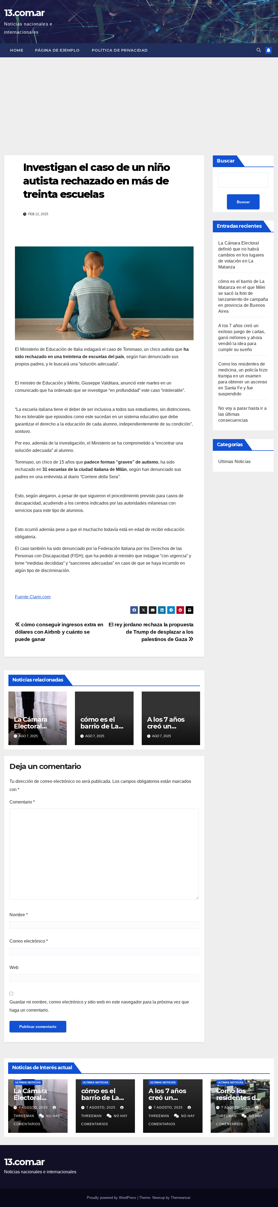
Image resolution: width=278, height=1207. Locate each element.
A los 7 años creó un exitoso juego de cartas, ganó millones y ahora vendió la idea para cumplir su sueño (241, 337)
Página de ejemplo (57, 50)
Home (16, 50)
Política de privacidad (120, 50)
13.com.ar (24, 12)
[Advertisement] (139, 98)
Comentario (22, 802)
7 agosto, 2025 (34, 1107)
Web (14, 967)
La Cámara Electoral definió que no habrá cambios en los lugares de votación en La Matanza (241, 255)
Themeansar (180, 1198)
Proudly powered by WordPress (112, 1198)
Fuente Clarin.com (32, 597)
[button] (259, 50)
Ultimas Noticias (234, 461)
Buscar (226, 161)
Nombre (19, 914)
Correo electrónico (29, 941)
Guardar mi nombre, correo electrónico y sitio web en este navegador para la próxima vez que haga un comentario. (99, 1006)
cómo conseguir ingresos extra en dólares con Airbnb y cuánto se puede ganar (59, 632)
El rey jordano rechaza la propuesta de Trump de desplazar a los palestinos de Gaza (151, 632)
